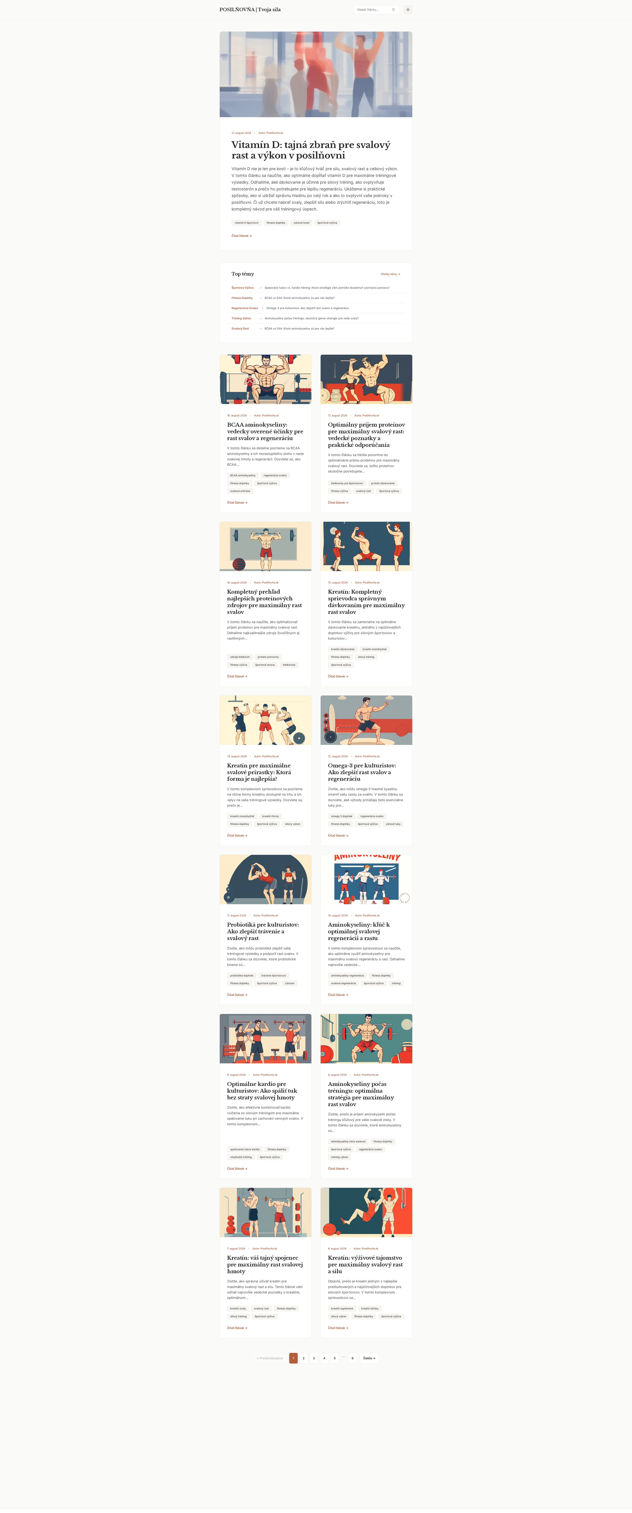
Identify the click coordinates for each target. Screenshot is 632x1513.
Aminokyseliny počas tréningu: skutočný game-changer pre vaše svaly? (312, 318)
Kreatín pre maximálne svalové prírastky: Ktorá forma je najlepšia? (259, 772)
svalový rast (240, 328)
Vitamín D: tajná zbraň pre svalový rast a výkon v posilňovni (311, 150)
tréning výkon (241, 318)
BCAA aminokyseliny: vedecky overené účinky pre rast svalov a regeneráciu (265, 431)
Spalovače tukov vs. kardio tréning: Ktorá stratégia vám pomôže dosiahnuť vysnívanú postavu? (327, 287)
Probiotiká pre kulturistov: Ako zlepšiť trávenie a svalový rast (263, 931)
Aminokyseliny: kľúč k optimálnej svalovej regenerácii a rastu (359, 931)
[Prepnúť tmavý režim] (408, 9)
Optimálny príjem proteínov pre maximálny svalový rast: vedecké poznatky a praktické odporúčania (366, 434)
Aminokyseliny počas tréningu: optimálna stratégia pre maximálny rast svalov (361, 1094)
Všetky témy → (390, 274)
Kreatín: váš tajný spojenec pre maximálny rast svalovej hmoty (265, 1265)
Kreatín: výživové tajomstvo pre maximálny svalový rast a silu (365, 1265)
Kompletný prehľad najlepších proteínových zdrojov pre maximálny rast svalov (264, 602)
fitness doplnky (242, 298)
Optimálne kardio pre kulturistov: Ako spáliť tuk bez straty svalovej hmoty (262, 1091)
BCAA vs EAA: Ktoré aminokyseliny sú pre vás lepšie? (300, 298)
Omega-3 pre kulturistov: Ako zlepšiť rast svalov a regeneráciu (308, 308)
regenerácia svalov (245, 308)
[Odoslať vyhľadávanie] (393, 9)
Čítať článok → (242, 235)
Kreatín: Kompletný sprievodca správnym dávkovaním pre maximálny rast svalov (366, 602)
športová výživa (243, 287)
